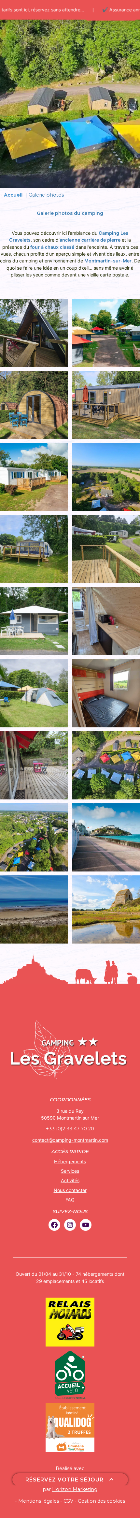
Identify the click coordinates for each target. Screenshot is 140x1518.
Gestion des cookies (101, 1501)
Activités (70, 1180)
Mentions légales (38, 1501)
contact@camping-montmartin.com (70, 1140)
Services (70, 1171)
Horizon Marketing (74, 1489)
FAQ (70, 1199)
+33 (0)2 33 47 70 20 (70, 1129)
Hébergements (70, 1161)
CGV (68, 1501)
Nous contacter (70, 1190)
